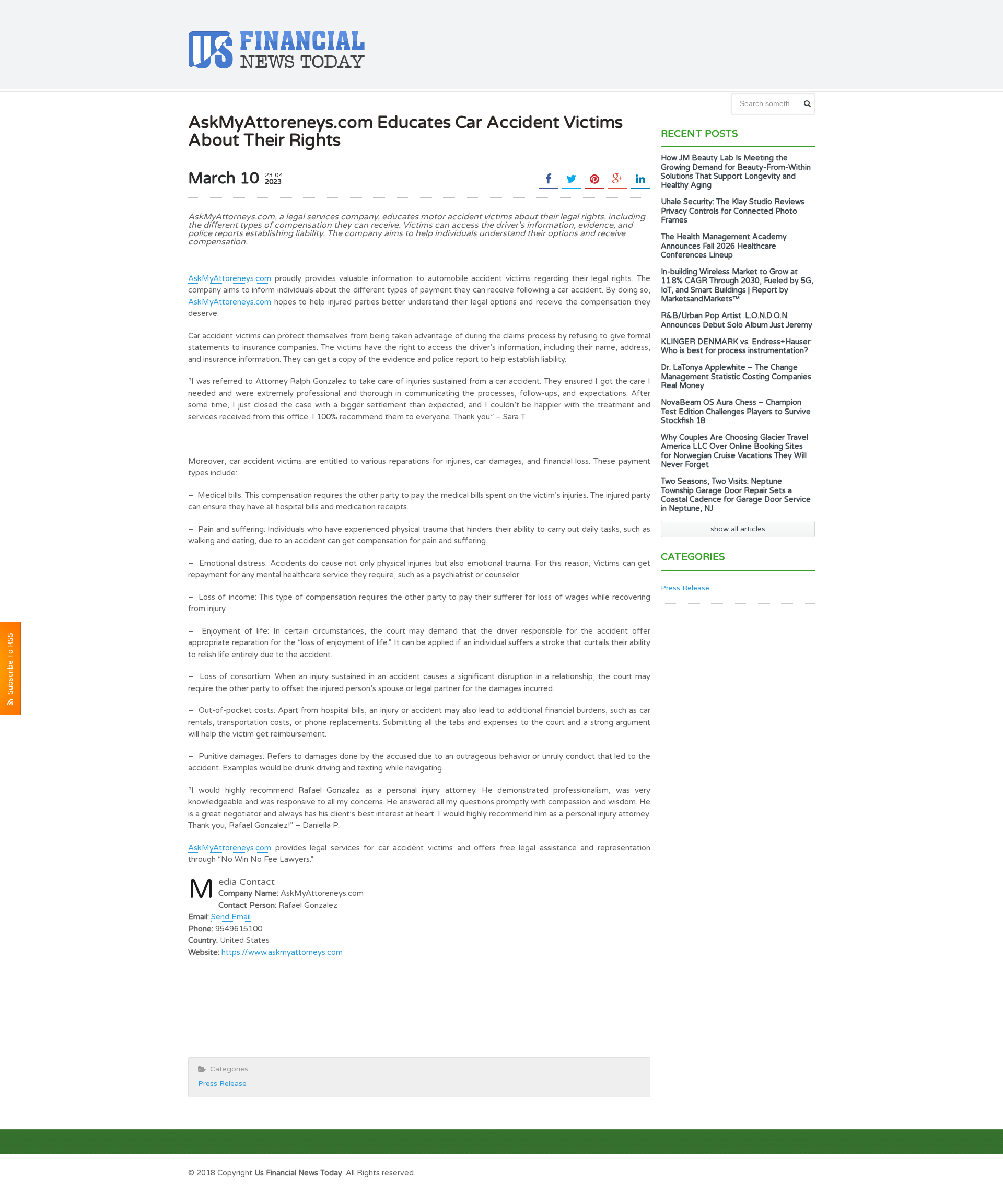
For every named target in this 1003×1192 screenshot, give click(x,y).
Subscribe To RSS (10, 666)
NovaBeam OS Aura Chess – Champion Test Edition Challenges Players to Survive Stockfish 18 (736, 411)
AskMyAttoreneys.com (229, 278)
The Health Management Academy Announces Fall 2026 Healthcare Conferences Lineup (724, 246)
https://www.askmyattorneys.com (282, 952)
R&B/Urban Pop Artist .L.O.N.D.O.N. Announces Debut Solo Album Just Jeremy (736, 320)
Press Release (222, 1083)
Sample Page (789, 1171)
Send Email (231, 916)
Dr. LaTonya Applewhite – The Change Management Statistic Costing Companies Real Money (736, 376)
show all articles (737, 528)
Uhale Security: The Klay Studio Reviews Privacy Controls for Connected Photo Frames (732, 211)
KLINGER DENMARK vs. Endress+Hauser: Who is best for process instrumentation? (736, 346)
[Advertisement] (625, 49)
